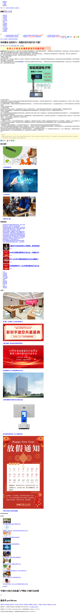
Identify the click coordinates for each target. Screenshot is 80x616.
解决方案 (5, 283)
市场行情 (16, 35)
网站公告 (49, 36)
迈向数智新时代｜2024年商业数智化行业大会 (13, 370)
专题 (17, 36)
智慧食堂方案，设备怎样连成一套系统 (11, 229)
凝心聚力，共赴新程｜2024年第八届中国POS (13, 321)
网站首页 (2, 604)
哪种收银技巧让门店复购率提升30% (11, 239)
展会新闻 (12, 36)
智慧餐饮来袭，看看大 (7, 218)
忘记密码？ (17, 7)
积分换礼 (45, 604)
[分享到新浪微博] (74, 37)
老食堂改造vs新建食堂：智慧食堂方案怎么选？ (13, 237)
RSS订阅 (54, 604)
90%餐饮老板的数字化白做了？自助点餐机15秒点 (14, 228)
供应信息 (25, 35)
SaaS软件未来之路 (6, 194)
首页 (63, 37)
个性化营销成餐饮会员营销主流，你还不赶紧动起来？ (15, 570)
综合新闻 (8, 35)
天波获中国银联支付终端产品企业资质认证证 (13, 399)
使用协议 (26, 604)
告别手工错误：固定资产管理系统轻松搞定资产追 (14, 233)
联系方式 (21, 604)
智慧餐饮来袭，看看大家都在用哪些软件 (12, 557)
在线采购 (40, 35)
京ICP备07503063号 (34, 606)
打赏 (1, 131)
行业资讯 (6, 39)
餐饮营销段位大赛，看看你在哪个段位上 (12, 564)
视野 (4, 279)
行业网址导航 (38, 36)
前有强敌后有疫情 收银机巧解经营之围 (11, 524)
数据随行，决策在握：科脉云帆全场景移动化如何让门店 (15, 530)
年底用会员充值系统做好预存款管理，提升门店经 (14, 224)
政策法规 (5, 282)
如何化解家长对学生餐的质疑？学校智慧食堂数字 (14, 235)
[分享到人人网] (11, 140)
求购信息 (30, 35)
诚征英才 (12, 604)
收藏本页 (5, 1)
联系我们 (54, 36)
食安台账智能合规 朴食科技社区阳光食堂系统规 (13, 240)
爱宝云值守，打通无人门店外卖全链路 (11, 226)
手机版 (4, 2)
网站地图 (7, 604)
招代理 (33, 35)
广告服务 (49, 35)
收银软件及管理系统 (13, 39)
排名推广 (35, 604)
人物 (15, 36)
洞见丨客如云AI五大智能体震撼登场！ (11, 544)
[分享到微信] (78, 37)
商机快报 (5, 275)
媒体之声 (5, 286)
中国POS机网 (13, 45)
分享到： (4, 140)
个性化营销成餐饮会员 (7, 167)
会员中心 (58, 35)
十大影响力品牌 (31, 36)
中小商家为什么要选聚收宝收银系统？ (11, 537)
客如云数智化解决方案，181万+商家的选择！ (13, 434)
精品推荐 (25, 36)
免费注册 (12, 7)
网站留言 (49, 604)
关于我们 (17, 604)
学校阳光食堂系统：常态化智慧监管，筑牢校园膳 (14, 236)
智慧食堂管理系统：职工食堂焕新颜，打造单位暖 (14, 227)
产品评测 (8, 36)
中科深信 (22, 45)
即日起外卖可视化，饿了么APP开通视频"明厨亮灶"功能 (15, 584)
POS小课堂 (5, 277)
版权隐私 (31, 604)
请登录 (7, 7)
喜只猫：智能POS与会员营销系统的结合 (12, 577)
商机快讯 (12, 35)
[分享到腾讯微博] (9, 140)
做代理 (36, 35)
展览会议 (54, 35)
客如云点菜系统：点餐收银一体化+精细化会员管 (14, 231)
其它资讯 (5, 287)
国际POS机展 (59, 36)
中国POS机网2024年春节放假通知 (10, 510)
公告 (4, 271)
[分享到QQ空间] (76, 37)
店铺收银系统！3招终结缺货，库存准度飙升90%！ (14, 232)
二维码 (4, 4)
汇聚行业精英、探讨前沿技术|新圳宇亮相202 (13, 343)
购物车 (4, 5)
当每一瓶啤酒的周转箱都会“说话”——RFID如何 (13, 241)
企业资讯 (5, 274)
